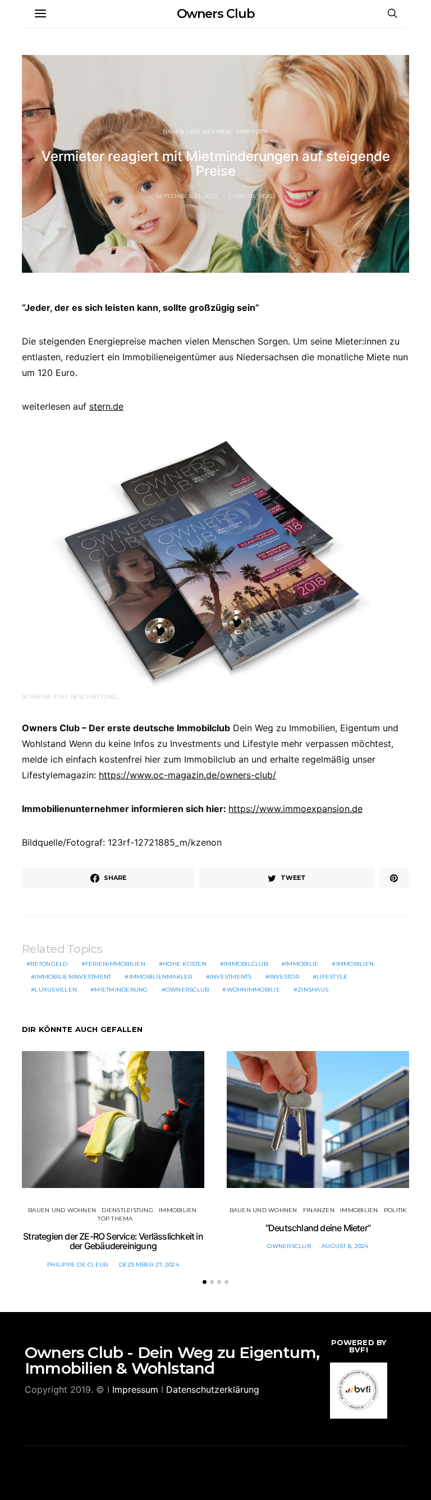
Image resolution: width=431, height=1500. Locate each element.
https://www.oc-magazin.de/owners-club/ (187, 775)
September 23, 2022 (187, 196)
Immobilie (301, 963)
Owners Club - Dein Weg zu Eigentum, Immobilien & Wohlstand (172, 1360)
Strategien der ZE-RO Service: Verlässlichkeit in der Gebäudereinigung (113, 1241)
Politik (395, 1210)
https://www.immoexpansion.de (295, 808)
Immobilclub (246, 963)
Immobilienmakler (160, 976)
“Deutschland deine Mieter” (317, 1227)
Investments (231, 976)
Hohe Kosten (185, 963)
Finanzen (252, 131)
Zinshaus (312, 989)
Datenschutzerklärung (212, 1389)
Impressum (135, 1389)
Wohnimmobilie (253, 989)
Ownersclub (187, 989)
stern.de (106, 406)
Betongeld (48, 963)
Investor (284, 976)
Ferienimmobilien (115, 963)
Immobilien (355, 963)
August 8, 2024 (345, 1246)
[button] (204, 1282)
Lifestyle (332, 976)
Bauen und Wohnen (197, 131)
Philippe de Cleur (77, 1264)
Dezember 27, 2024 (149, 1264)
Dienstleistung (127, 1210)
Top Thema (115, 1218)
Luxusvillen (56, 989)
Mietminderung (121, 989)
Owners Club (216, 13)
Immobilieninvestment (73, 976)
